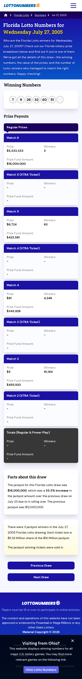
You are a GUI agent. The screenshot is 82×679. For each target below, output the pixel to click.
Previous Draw (41, 566)
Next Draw (41, 577)
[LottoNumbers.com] (21, 9)
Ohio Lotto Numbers (41, 670)
